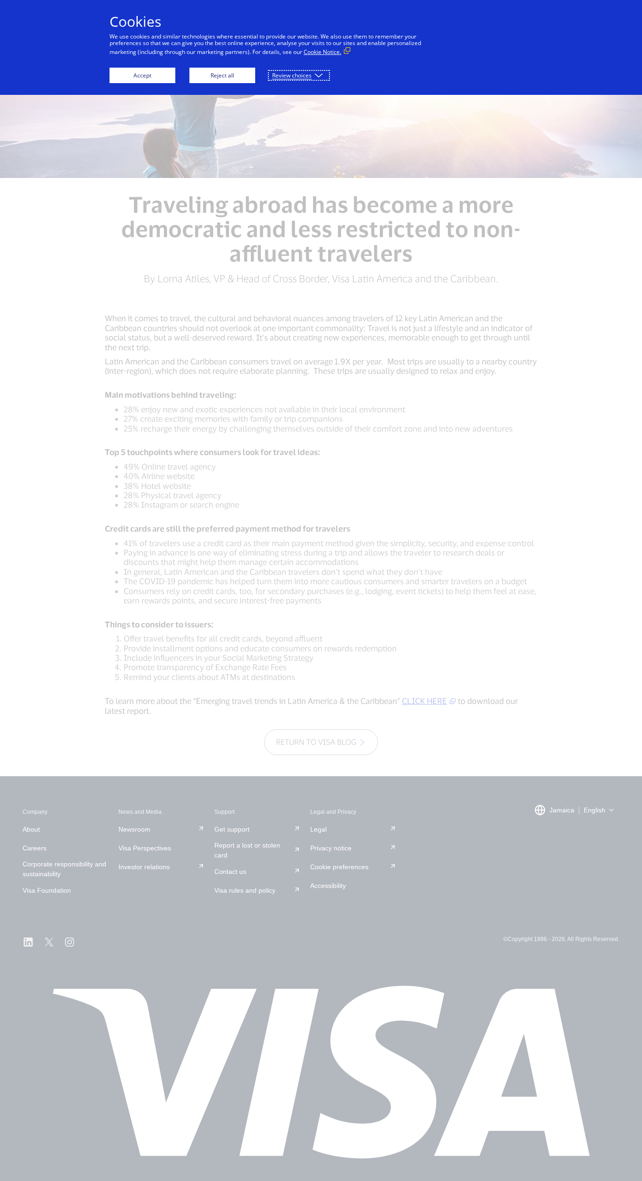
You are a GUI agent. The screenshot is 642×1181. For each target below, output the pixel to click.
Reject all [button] (222, 75)
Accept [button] (142, 75)
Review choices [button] (292, 75)
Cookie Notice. (322, 52)
